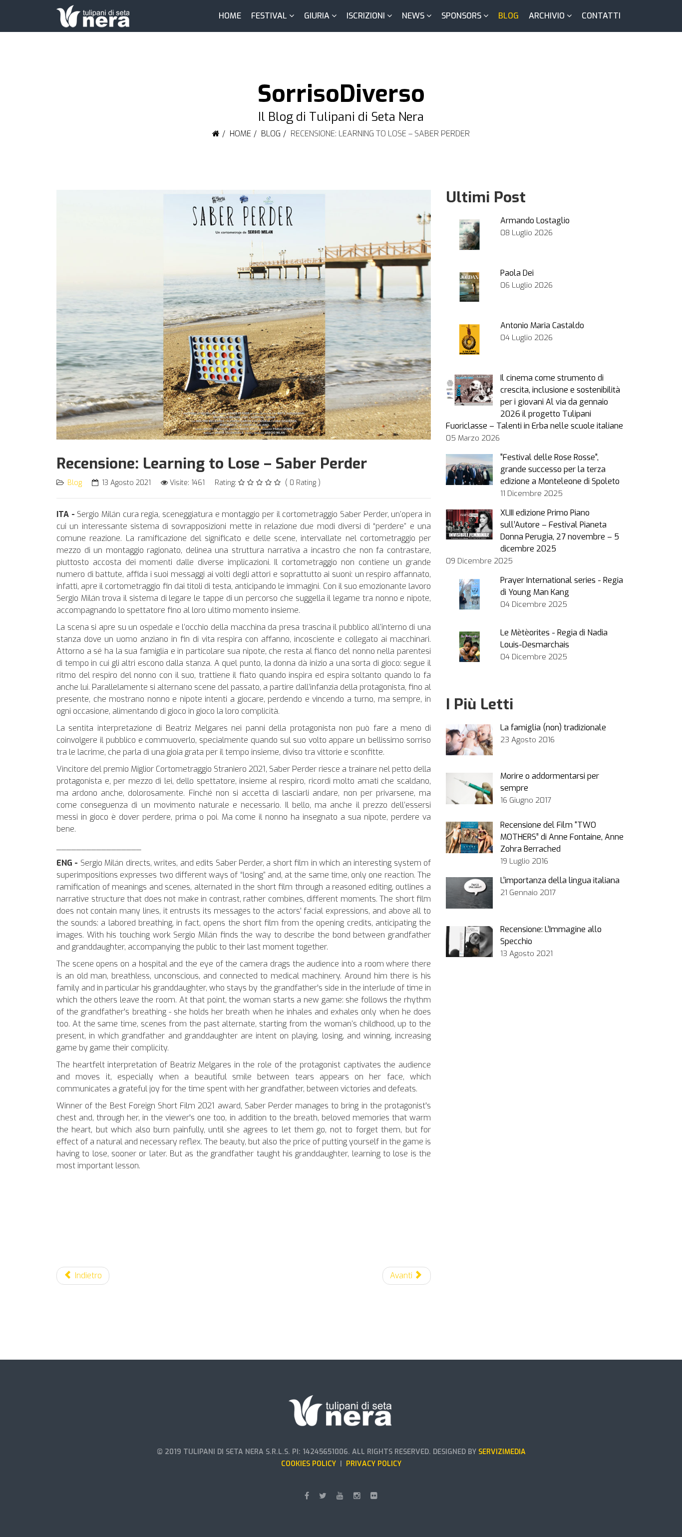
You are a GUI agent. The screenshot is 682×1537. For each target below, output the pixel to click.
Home (230, 15)
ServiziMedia (502, 1452)
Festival (269, 15)
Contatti (601, 15)
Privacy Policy (373, 1464)
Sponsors (461, 15)
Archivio (547, 15)
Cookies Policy (310, 1464)
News (413, 15)
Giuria (317, 15)
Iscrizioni (365, 15)
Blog (508, 15)
